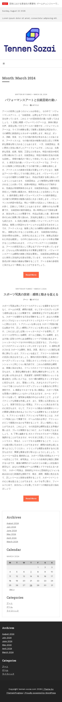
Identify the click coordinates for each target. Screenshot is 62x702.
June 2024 (12, 530)
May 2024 (11, 534)
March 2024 (12, 541)
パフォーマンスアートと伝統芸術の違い (31, 100)
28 (31, 585)
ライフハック (13, 611)
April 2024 (11, 538)
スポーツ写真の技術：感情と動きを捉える (31, 294)
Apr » (11, 589)
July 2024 (11, 527)
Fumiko (28, 94)
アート (25, 105)
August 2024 (13, 523)
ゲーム (10, 607)
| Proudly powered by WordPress (40, 693)
